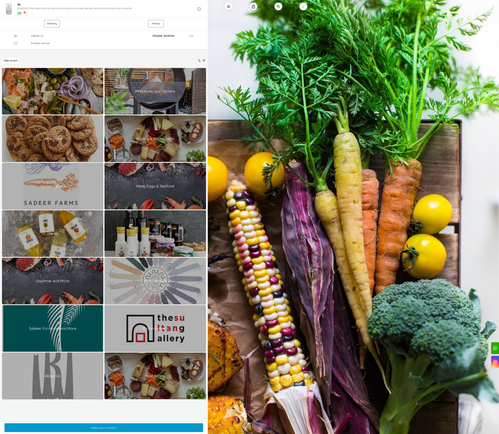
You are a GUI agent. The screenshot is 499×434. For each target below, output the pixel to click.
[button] (104, 9)
